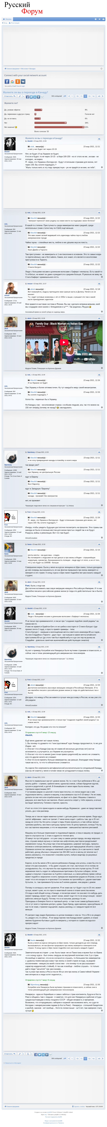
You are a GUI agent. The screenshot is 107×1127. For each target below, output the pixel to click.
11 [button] (81, 96)
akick (32, 289)
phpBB (49, 1112)
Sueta (6, 554)
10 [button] (77, 96)
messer (6, 295)
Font (6, 525)
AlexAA (7, 151)
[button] (65, 96)
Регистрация (15, 23)
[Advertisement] (55, 46)
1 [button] (72, 96)
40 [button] (99, 96)
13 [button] (89, 96)
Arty (45, 1114)
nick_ (32, 146)
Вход (5, 23)
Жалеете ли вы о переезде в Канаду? (25, 92)
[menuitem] (96, 19)
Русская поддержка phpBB (53, 1117)
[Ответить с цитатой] (99, 138)
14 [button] (93, 96)
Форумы (8, 19)
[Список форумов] (23, 8)
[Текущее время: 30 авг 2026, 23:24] (101, 68)
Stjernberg (8, 465)
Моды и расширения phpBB (53, 1121)
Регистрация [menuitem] (104, 19)
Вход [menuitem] (100, 19)
